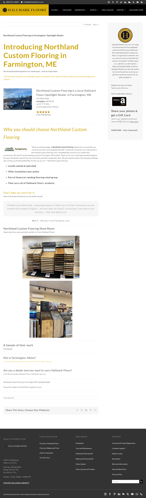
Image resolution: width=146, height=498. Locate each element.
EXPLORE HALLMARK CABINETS (16, 483)
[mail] (137, 494)
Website (55, 107)
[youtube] (137, 2)
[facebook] (113, 2)
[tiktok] (121, 2)
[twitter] (133, 2)
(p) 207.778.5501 (43, 104)
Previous (88, 24)
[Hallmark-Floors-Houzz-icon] (129, 2)
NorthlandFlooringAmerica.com (30, 387)
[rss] (142, 2)
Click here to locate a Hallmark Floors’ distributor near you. (24, 374)
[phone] (141, 494)
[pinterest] (117, 2)
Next (95, 24)
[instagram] (109, 2)
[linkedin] (125, 2)
